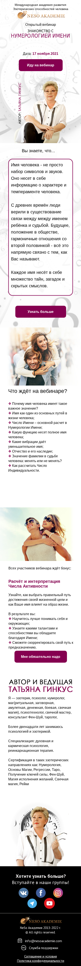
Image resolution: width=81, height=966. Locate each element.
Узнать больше (41, 312)
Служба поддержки (43, 948)
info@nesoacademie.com (43, 941)
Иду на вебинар (40, 65)
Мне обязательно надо (40, 657)
